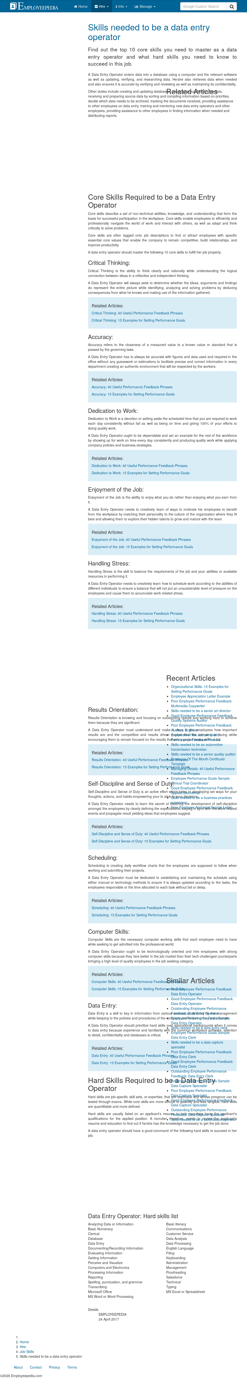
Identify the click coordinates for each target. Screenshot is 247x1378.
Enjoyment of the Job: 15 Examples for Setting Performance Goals (142, 546)
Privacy (54, 1367)
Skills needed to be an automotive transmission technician (197, 747)
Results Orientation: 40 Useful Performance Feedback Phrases (140, 759)
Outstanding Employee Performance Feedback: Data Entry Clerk (198, 1073)
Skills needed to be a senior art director (201, 710)
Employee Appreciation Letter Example (200, 696)
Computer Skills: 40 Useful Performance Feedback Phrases (137, 981)
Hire (102, 6)
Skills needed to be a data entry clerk (199, 1027)
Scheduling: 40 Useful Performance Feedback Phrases (133, 907)
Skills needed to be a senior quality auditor (203, 754)
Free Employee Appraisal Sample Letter (201, 807)
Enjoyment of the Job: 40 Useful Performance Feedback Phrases (141, 539)
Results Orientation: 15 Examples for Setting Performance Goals (141, 766)
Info (121, 6)
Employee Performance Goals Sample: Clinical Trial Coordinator (200, 780)
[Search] (231, 6)
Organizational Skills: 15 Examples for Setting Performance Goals (200, 689)
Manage (146, 6)
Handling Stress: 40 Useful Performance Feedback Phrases (137, 613)
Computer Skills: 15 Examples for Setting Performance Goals (138, 988)
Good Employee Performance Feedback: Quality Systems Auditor (202, 718)
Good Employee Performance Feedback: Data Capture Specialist (202, 1102)
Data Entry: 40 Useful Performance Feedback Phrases (133, 1055)
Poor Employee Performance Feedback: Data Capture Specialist (201, 1093)
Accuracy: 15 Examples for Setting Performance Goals (133, 394)
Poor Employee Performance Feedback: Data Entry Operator (201, 991)
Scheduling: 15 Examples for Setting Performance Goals (135, 914)
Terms (72, 1367)
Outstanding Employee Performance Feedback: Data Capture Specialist (198, 1112)
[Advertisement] (201, 47)
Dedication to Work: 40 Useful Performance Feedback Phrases (139, 465)
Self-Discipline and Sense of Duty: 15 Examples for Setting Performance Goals (151, 841)
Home (83, 6)
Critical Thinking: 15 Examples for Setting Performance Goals (138, 320)
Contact (36, 1367)
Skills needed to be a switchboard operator (203, 1119)
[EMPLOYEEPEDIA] (38, 5)
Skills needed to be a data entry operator (149, 31)
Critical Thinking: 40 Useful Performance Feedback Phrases (137, 313)
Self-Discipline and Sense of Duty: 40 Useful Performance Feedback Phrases (150, 833)
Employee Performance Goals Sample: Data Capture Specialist (200, 1083)
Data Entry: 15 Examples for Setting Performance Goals (134, 1062)
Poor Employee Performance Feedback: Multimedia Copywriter (201, 703)
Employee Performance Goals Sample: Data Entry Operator (200, 1020)
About (18, 1367)
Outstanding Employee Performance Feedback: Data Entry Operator (198, 1011)
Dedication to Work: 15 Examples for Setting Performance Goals (141, 472)
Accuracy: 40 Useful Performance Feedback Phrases (132, 386)
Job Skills (27, 1351)
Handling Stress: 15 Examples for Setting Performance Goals (138, 620)
